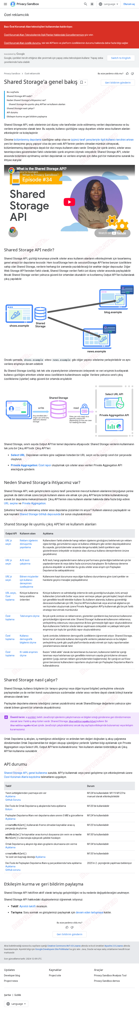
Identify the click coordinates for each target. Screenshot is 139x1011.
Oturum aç (129, 4)
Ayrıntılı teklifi (27, 906)
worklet (32, 717)
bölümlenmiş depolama (27, 139)
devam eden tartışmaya (89, 912)
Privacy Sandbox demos (107, 981)
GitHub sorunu (13, 870)
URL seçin (10, 593)
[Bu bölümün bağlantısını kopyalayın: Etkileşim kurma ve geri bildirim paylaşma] (86, 884)
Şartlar (7, 995)
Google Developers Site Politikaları (52, 949)
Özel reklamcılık (16, 14)
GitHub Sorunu (13, 799)
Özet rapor (44, 465)
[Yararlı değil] (132, 73)
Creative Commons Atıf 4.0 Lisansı (64, 946)
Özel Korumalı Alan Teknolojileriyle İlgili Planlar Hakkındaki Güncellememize (44, 34)
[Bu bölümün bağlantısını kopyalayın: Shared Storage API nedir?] (57, 250)
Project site (55, 975)
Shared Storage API (15, 772)
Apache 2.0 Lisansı (113, 946)
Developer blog (12, 975)
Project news (11, 981)
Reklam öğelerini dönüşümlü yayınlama (29, 544)
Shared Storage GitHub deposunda (40, 514)
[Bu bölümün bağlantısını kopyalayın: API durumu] (30, 765)
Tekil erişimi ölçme (29, 616)
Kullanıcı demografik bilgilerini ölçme (28, 639)
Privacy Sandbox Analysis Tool (110, 975)
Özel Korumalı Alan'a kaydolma (22, 777)
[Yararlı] (127, 73)
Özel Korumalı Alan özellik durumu (22, 43)
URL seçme (11, 503)
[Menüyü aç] (5, 4)
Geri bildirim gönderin (118, 82)
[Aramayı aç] (86, 4)
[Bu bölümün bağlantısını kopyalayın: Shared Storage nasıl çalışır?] (60, 680)
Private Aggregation (34, 503)
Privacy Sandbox (12, 73)
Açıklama (10, 796)
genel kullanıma (38, 772)
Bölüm (8, 809)
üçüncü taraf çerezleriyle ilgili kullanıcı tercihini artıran (102, 139)
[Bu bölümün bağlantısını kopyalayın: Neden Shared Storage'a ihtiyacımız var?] (83, 483)
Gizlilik (17, 995)
